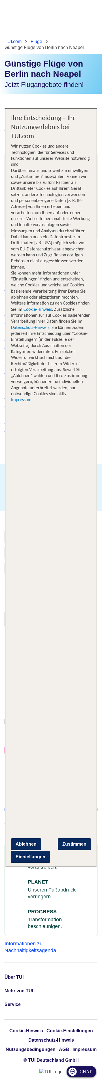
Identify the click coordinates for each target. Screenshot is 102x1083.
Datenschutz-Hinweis (30, 327)
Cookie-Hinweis (37, 309)
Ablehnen (26, 844)
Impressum (21, 400)
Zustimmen (74, 844)
